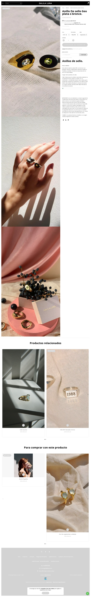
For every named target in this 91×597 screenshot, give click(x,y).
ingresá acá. (49, 582)
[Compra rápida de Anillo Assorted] (23, 425)
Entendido (45, 593)
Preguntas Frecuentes (41, 556)
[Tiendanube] (45, 575)
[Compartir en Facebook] (63, 120)
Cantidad (64, 37)
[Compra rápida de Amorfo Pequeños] (23, 474)
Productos (25, 556)
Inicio (63, 7)
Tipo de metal (73, 32)
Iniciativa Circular (55, 561)
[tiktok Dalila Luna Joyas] (49, 551)
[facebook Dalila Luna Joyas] (45, 551)
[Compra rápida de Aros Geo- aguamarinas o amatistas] (67, 529)
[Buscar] (21, 4)
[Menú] (3, 3)
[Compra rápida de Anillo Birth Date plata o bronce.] (67, 425)
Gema (81, 32)
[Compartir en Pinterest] (68, 120)
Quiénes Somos (52, 556)
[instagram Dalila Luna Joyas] (41, 551)
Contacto (32, 556)
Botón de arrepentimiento (59, 582)
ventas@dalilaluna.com (46, 568)
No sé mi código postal (67, 57)
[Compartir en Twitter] (66, 120)
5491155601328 (46, 565)
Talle (63, 32)
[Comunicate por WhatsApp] (87, 593)
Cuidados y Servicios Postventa (66, 556)
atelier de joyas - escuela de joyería (40, 561)
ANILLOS (67, 7)
